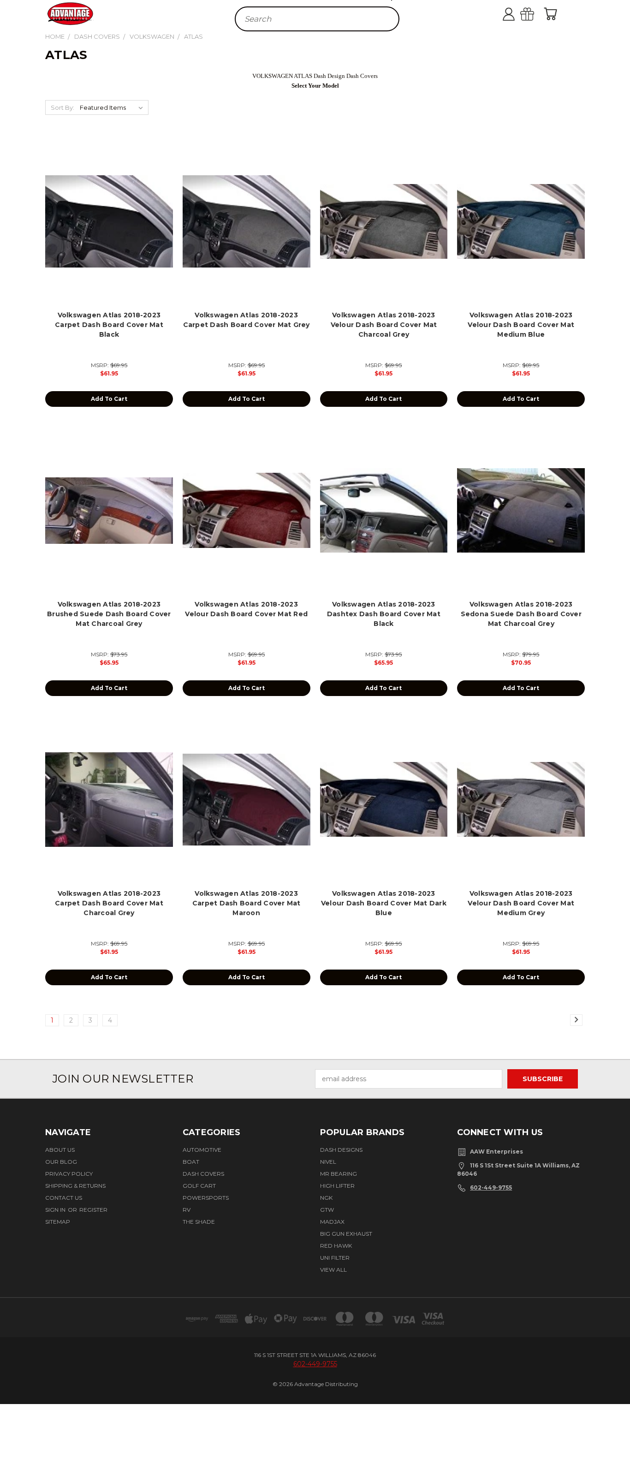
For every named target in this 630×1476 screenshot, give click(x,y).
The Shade (199, 1221)
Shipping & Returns (75, 1185)
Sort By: (62, 107)
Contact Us (63, 1197)
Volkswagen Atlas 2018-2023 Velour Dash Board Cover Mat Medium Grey (521, 903)
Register (93, 1209)
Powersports (206, 1197)
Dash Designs (341, 1149)
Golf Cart (199, 1185)
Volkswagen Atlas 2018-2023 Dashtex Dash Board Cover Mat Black (383, 614)
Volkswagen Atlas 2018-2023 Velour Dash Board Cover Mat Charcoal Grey (384, 325)
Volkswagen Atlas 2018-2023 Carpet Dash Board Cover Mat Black (109, 325)
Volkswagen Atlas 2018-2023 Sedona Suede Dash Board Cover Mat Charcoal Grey (521, 614)
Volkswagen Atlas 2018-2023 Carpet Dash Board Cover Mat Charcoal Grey (109, 903)
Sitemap (57, 1221)
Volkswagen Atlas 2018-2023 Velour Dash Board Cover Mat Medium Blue (521, 325)
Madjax (332, 1221)
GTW (327, 1209)
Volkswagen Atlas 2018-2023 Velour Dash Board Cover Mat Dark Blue (383, 903)
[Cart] (552, 13)
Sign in (56, 1209)
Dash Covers (203, 1173)
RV (186, 1209)
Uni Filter (335, 1257)
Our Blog (61, 1161)
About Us (60, 1149)
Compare (106, 229)
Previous (617, 1441)
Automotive (202, 1149)
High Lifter (337, 1185)
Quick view (109, 211)
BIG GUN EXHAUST (346, 1233)
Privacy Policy (69, 1173)
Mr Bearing (338, 1173)
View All (333, 1269)
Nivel (328, 1161)
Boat (191, 1161)
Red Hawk (336, 1245)
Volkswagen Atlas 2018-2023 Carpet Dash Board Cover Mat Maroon (246, 903)
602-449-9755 (491, 1187)
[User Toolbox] (518, 13)
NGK (326, 1197)
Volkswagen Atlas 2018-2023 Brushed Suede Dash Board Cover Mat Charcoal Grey (109, 614)
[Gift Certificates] (536, 13)
